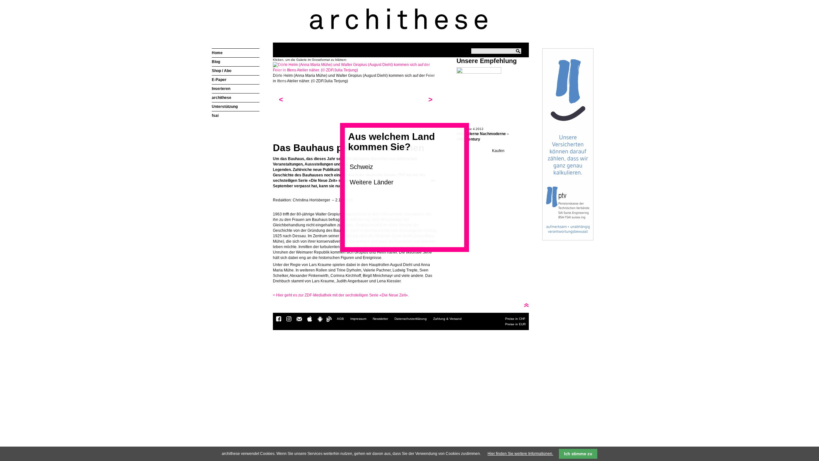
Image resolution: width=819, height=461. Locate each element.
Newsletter (380, 318)
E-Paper (219, 79)
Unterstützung (225, 106)
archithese (221, 97)
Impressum (358, 318)
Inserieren (221, 88)
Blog (216, 62)
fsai (215, 115)
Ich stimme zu (578, 453)
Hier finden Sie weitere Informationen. (520, 453)
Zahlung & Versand (447, 318)
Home (217, 53)
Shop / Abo (221, 71)
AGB (340, 318)
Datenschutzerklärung (410, 318)
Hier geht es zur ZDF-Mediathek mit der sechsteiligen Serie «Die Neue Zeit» (340, 295)
